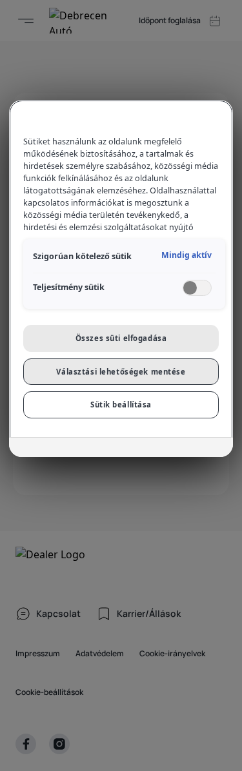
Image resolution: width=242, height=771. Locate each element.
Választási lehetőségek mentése (120, 371)
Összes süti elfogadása (121, 338)
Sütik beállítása (121, 404)
